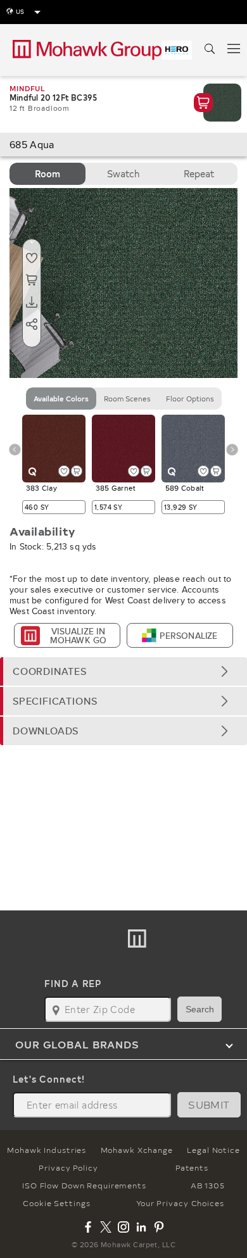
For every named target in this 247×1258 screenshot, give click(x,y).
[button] (123, 671)
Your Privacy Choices (180, 1203)
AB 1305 (208, 1185)
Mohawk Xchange (137, 1150)
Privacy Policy (68, 1167)
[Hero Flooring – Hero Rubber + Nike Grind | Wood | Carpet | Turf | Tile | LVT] (177, 50)
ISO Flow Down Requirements (84, 1185)
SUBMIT (209, 1104)
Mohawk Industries (46, 1150)
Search (200, 1009)
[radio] (48, 174)
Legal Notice (213, 1150)
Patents (191, 1167)
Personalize (188, 635)
